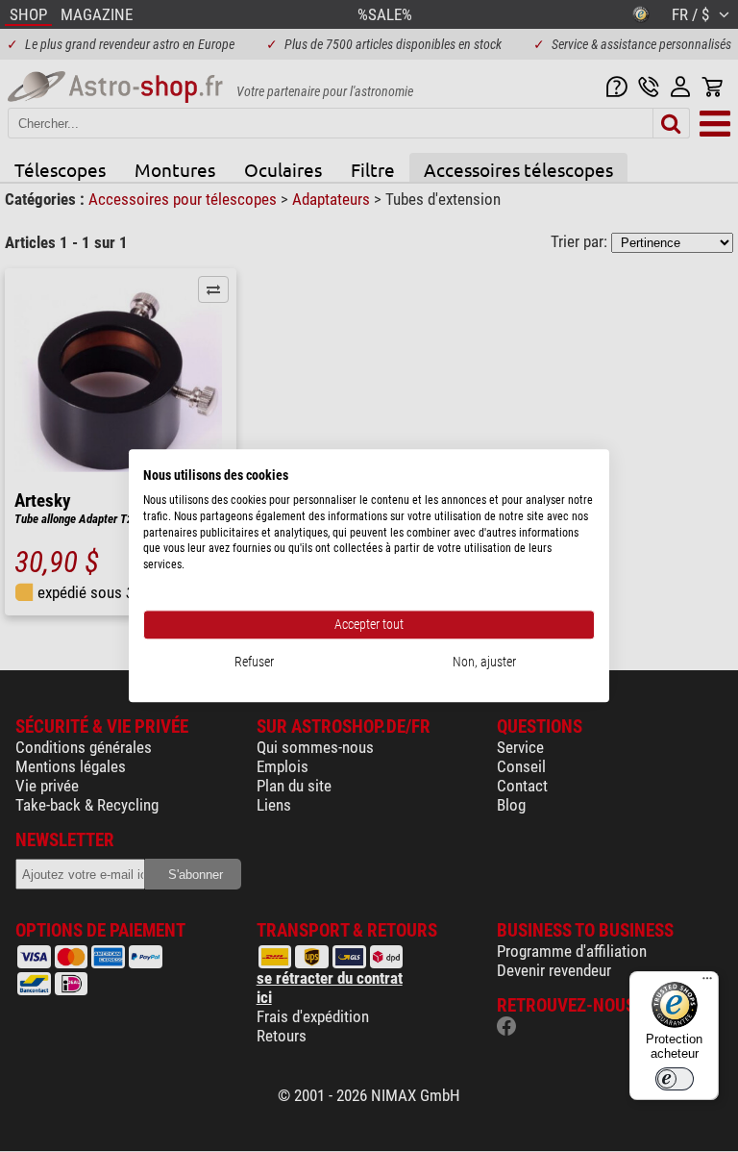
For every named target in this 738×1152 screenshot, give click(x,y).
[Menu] (707, 982)
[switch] (674, 1078)
